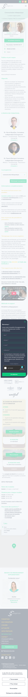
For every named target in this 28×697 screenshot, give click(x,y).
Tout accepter (14, 679)
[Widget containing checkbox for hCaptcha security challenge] (14, 368)
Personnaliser (13, 688)
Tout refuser (14, 684)
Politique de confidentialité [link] (13, 693)
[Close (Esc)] (25, 322)
